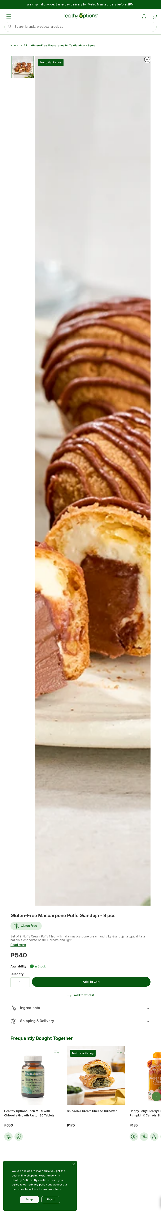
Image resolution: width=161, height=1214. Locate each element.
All (25, 45)
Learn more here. (50, 1189)
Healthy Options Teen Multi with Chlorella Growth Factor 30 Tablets (29, 1113)
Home (14, 45)
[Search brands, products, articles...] (9, 26)
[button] (8, 16)
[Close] (73, 1164)
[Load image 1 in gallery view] (23, 67)
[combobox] (80, 27)
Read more (18, 944)
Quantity (17, 974)
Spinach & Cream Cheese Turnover (92, 1111)
